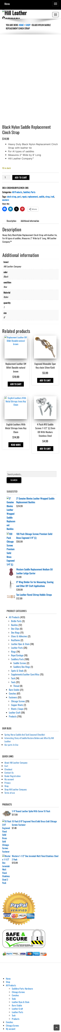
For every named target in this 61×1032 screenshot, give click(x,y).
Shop (28, 25)
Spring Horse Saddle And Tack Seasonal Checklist (24, 734)
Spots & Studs (17, 670)
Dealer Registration (12, 776)
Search (14, 480)
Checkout (8, 769)
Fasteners (13, 697)
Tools (13, 682)
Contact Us (9, 772)
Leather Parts (17, 647)
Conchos (12, 693)
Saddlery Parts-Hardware (22, 988)
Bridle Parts (16, 621)
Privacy (7, 782)
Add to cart (21, 177)
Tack (13, 678)
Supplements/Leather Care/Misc (25, 674)
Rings (13, 651)
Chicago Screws (18, 701)
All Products (17, 192)
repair (24, 196)
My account (9, 779)
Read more (16, 444)
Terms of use (9, 792)
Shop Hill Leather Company (15, 789)
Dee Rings (15, 632)
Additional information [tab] (30, 220)
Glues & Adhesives (19, 636)
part (19, 196)
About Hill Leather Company (16, 762)
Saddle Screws (19, 663)
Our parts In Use (11, 744)
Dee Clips (15, 628)
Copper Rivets (17, 705)
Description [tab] (11, 220)
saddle (41, 196)
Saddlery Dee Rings (21, 667)
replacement (33, 196)
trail (52, 196)
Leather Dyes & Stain (20, 644)
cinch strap (11, 196)
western (5, 199)
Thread (16, 686)
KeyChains (15, 640)
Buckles (14, 625)
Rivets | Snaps (17, 709)
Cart (6, 765)
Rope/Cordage (17, 655)
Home (21, 25)
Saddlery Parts (29, 192)
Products (13, 716)
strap (47, 196)
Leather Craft (14, 712)
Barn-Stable (14, 689)
